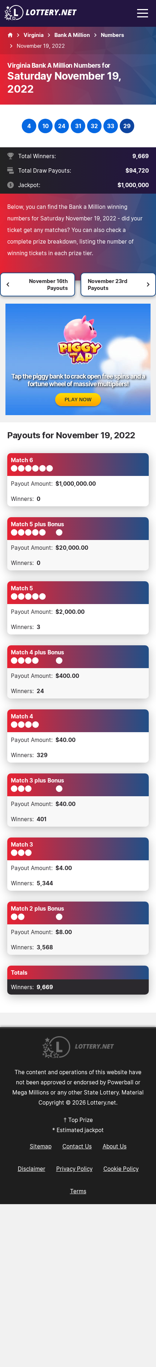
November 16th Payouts (48, 284)
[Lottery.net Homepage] (10, 35)
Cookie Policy (121, 1168)
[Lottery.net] (40, 18)
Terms (78, 1191)
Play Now (78, 399)
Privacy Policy (74, 1168)
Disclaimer (31, 1168)
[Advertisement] (78, 1285)
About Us (115, 1146)
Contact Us (77, 1146)
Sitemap (41, 1146)
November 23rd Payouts (107, 284)
